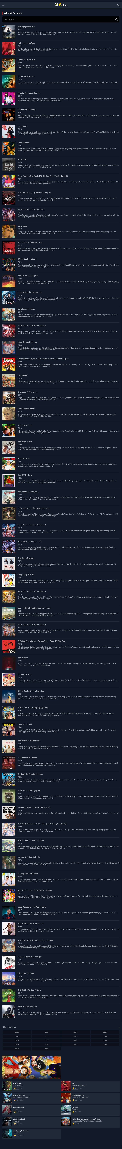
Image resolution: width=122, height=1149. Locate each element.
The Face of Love (25, 425)
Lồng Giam (22, 126)
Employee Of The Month (28, 392)
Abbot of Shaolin (25, 674)
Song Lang (22, 226)
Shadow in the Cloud (26, 60)
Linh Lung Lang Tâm (26, 43)
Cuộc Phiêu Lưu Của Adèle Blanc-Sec (34, 508)
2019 (105, 1036)
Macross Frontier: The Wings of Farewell (35, 890)
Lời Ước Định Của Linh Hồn (29, 857)
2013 (46, 1044)
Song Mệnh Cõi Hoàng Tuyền (30, 541)
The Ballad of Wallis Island (29, 741)
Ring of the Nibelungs (27, 110)
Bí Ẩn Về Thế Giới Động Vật (29, 791)
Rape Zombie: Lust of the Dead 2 (32, 525)
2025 (46, 1032)
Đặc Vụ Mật (22, 375)
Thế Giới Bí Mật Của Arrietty (29, 990)
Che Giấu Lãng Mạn (26, 558)
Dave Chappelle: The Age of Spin (32, 907)
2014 (17, 1044)
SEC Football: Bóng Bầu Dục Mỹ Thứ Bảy (34, 608)
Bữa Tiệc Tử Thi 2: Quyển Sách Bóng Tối (34, 193)
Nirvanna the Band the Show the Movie (34, 807)
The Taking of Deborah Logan (30, 242)
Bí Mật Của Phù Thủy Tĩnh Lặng (31, 840)
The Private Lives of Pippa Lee (31, 923)
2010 (17, 1049)
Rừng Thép (22, 159)
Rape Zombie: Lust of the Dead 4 (32, 591)
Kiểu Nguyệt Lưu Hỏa (26, 27)
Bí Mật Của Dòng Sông (27, 259)
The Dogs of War (25, 442)
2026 (17, 1032)
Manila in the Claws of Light (29, 957)
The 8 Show (23, 658)
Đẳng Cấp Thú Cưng (26, 973)
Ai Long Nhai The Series (28, 874)
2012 (75, 1044)
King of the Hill (24, 458)
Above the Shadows (26, 76)
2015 (105, 1040)
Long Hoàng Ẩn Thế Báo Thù (30, 292)
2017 (46, 1040)
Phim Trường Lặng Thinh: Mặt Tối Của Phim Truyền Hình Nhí (43, 176)
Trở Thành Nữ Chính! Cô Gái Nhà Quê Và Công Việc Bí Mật (42, 824)
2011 (105, 1044)
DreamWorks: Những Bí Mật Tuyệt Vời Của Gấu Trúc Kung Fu (43, 359)
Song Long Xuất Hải (26, 575)
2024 (75, 1032)
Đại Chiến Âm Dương (26, 309)
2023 (105, 1032)
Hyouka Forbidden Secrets (29, 93)
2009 (46, 1049)
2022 (17, 1036)
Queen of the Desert (26, 409)
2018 (17, 1040)
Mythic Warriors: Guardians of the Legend (35, 940)
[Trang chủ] (61, 6)
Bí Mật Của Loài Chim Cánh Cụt (31, 691)
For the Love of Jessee (27, 757)
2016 (75, 1040)
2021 (46, 1036)
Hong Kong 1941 (25, 724)
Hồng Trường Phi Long (27, 342)
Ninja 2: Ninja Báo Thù (27, 1007)
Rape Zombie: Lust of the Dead (31, 209)
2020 (75, 1036)
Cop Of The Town (25, 475)
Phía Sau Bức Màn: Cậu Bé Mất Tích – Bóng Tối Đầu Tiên (41, 641)
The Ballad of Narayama (28, 492)
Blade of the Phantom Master (30, 774)
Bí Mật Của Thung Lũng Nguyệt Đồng (33, 708)
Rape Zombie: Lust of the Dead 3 (32, 326)
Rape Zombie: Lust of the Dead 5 (32, 625)
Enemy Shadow (24, 143)
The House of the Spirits (28, 276)
